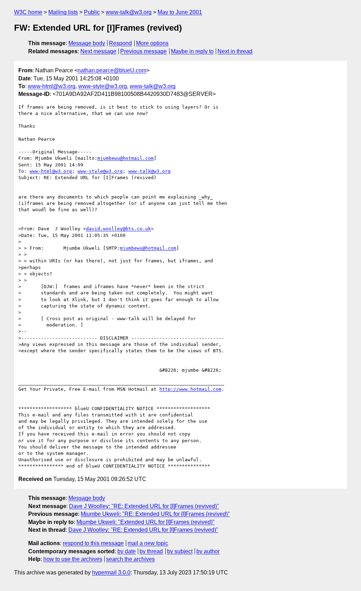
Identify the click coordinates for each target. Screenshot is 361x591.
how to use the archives (72, 559)
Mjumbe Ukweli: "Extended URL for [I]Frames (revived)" (146, 522)
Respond (120, 43)
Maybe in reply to (192, 51)
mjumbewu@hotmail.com (125, 158)
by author (208, 551)
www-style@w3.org (102, 86)
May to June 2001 (180, 12)
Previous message (143, 51)
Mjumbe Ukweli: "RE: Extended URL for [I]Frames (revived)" (155, 514)
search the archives (130, 559)
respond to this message (93, 543)
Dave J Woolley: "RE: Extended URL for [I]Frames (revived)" (144, 506)
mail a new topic (148, 543)
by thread (151, 551)
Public (92, 12)
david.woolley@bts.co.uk (118, 228)
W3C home (28, 12)
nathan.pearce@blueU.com (112, 70)
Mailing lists (63, 12)
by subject (179, 551)
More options (152, 43)
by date (126, 551)
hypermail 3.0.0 (111, 572)
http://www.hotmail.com (190, 389)
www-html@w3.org (51, 86)
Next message (98, 51)
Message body (86, 43)
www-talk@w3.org (129, 12)
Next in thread (235, 51)
